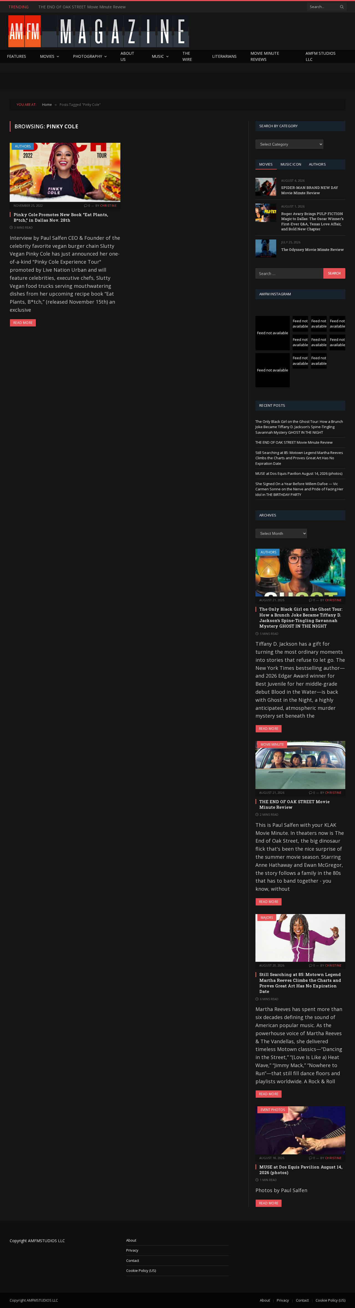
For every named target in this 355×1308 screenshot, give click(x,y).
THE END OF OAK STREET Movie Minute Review (82, 6)
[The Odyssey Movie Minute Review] (265, 248)
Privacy (132, 1250)
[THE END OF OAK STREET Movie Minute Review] (300, 765)
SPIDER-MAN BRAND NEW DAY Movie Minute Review (309, 190)
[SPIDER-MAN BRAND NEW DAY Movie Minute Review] (265, 187)
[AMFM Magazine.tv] (98, 31)
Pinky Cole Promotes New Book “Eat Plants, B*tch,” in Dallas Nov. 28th (61, 217)
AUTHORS (317, 164)
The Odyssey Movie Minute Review (312, 249)
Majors (267, 917)
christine (108, 205)
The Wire (187, 56)
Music (158, 56)
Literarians (224, 56)
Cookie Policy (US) (141, 1270)
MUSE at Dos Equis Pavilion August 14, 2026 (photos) (298, 473)
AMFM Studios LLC (321, 56)
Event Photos (273, 1109)
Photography (87, 56)
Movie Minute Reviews (264, 56)
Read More (22, 322)
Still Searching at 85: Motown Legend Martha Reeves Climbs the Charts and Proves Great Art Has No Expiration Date (299, 458)
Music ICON (291, 164)
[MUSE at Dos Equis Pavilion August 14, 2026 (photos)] (300, 1130)
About (131, 1240)
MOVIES (266, 164)
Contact (132, 1260)
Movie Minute (272, 744)
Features (16, 56)
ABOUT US (127, 56)
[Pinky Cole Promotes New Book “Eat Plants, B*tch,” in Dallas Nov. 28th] (65, 172)
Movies (47, 56)
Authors (23, 146)
